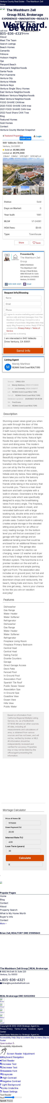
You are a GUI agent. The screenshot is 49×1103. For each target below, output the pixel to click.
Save (38, 243)
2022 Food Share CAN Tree (14, 112)
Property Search (8, 910)
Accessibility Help (8, 1037)
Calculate (25, 858)
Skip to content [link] (23, 1037)
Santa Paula (6, 71)
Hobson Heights (8, 57)
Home (26, 33)
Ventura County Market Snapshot (17, 130)
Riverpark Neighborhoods (13, 68)
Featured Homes (8, 119)
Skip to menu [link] (36, 1037)
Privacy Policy (24, 328)
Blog (2, 116)
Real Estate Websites (9, 1034)
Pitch (2, 1098)
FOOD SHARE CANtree (12, 102)
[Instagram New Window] (48, 7)
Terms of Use (20, 1029)
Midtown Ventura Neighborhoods (17, 95)
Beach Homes (7, 47)
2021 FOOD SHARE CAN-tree (15, 109)
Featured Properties (13, 135)
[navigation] (24, 1067)
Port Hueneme (7, 74)
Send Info (23, 350)
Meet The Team (8, 40)
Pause (10, 1101)
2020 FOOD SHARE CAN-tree (15, 105)
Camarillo (5, 50)
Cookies (32, 1029)
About (3, 37)
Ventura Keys (7, 85)
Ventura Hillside (8, 81)
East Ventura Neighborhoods (15, 92)
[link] (7, 1043)
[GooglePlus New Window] (40, 7)
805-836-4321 (14, 284)
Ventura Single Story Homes (15, 88)
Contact (4, 126)
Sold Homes (6, 123)
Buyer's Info (6, 916)
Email (29, 284)
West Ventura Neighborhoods (15, 99)
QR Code (26, 138)
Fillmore (4, 54)
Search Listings (8, 43)
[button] (41, 174)
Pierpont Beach (8, 64)
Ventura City (6, 78)
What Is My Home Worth (13, 913)
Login (39, 136)
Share (21, 242)
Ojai (2, 61)
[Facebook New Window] (37, 7)
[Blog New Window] (45, 7)
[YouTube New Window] (42, 7)
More (2, 923)
